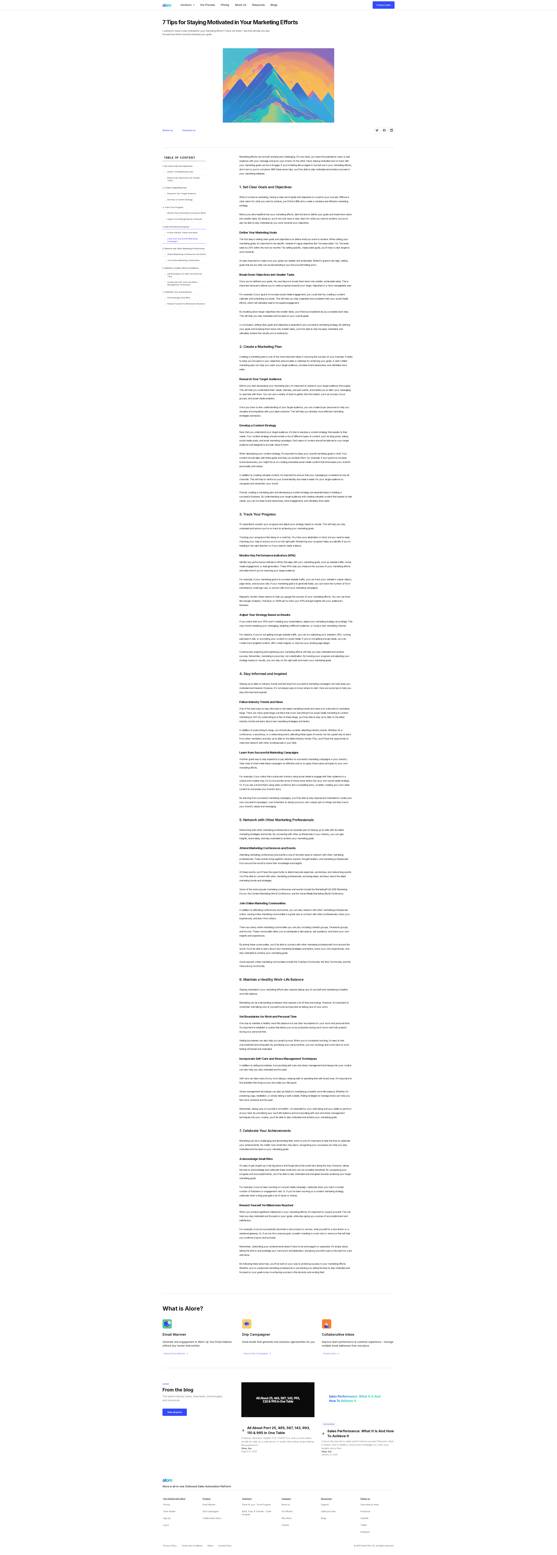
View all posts (174, 1412)
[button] (188, 5)
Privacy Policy (170, 1545)
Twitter (363, 1525)
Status (210, 1545)
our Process (207, 4)
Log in (166, 1525)
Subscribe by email (369, 1504)
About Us (240, 4)
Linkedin (364, 1518)
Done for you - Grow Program (256, 1504)
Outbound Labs (328, 1511)
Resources (258, 4)
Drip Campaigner (211, 1511)
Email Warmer (209, 1504)
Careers (285, 1525)
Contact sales (383, 5)
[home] (166, 5)
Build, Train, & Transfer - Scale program (256, 1513)
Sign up (166, 1518)
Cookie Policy (225, 1545)
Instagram (365, 1532)
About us (286, 1504)
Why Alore (287, 1518)
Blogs (274, 4)
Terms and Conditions (192, 1545)
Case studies (169, 1511)
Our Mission (287, 1511)
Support (325, 1504)
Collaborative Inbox (212, 1518)
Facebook (365, 1511)
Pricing (225, 4)
